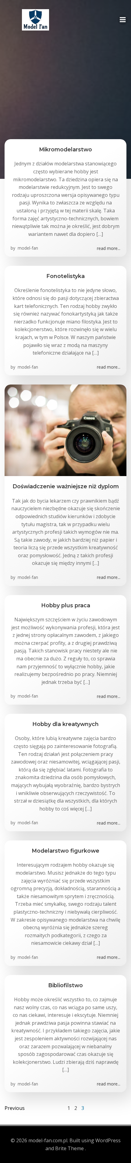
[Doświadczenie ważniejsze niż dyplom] (65, 430)
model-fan (27, 248)
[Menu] (123, 20)
